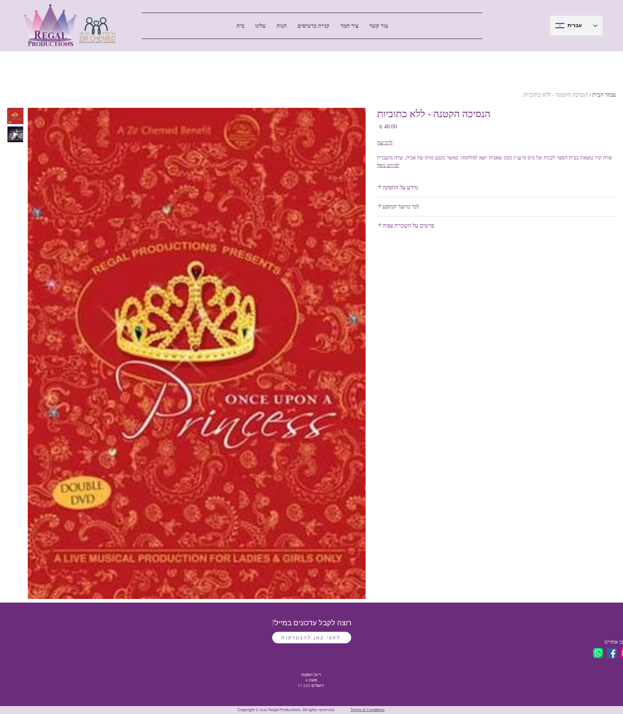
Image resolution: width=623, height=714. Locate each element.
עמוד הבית (604, 95)
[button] (281, 26)
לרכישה (385, 142)
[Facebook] (612, 653)
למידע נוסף (388, 165)
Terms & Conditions (367, 710)
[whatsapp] (598, 653)
